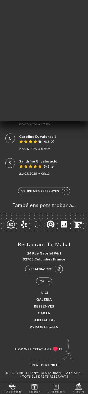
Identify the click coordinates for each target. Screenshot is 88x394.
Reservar (34, 391)
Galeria (44, 299)
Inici (44, 292)
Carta (44, 313)
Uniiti (53, 365)
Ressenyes (44, 306)
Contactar (44, 320)
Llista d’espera (56, 391)
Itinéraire (78, 391)
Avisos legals (44, 327)
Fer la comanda (12, 391)
